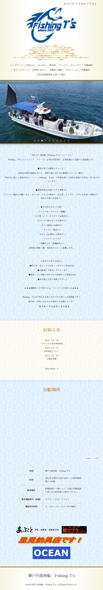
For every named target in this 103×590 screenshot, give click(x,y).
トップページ (16, 65)
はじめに (42, 65)
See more (51, 369)
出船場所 (88, 65)
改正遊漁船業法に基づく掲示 (51, 75)
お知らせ (30, 65)
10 (68, 141)
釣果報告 (85, 70)
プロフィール (71, 70)
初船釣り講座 (55, 70)
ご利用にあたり (38, 70)
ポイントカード (20, 70)
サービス (63, 65)
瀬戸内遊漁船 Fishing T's (51, 576)
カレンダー (76, 65)
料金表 (52, 65)
